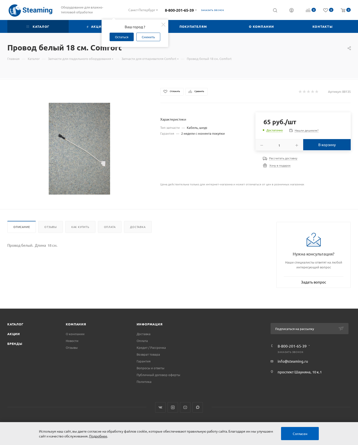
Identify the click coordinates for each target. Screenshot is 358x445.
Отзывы (50, 227)
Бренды (14, 343)
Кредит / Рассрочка (151, 347)
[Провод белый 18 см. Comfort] (79, 149)
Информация (150, 324)
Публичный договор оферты (158, 375)
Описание (21, 227)
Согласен (300, 433)
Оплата (110, 227)
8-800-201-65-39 (179, 10)
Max (197, 407)
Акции (13, 334)
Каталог (15, 324)
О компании (75, 334)
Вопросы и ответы (150, 368)
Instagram (173, 407)
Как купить (80, 227)
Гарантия (144, 361)
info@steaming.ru (293, 361)
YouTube (185, 407)
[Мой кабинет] (291, 11)
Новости (72, 341)
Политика (144, 381)
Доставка (137, 227)
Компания (76, 324)
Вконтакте (160, 407)
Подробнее (98, 436)
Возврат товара (148, 354)
